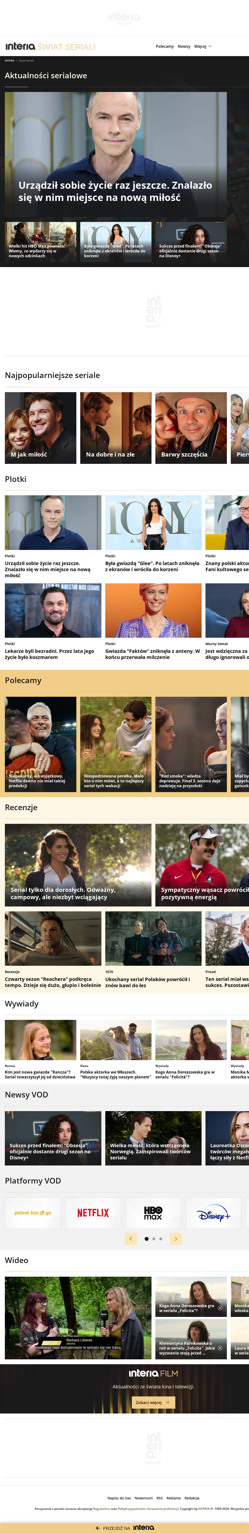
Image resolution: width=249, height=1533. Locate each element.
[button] (203, 46)
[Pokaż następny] (176, 1239)
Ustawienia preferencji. (163, 1509)
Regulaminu (101, 1509)
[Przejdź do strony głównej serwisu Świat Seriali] (66, 46)
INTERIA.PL (206, 1509)
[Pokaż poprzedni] (131, 1239)
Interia (9, 60)
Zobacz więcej (148, 1402)
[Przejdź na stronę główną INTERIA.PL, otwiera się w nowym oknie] (21, 46)
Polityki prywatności (131, 1509)
